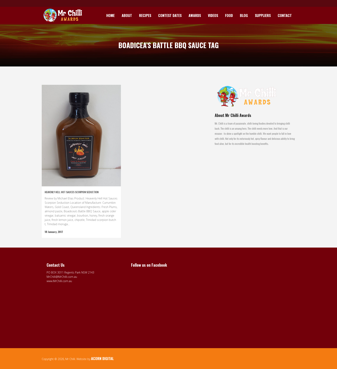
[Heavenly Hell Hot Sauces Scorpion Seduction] (81, 135)
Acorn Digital (102, 358)
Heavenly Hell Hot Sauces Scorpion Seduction (71, 192)
